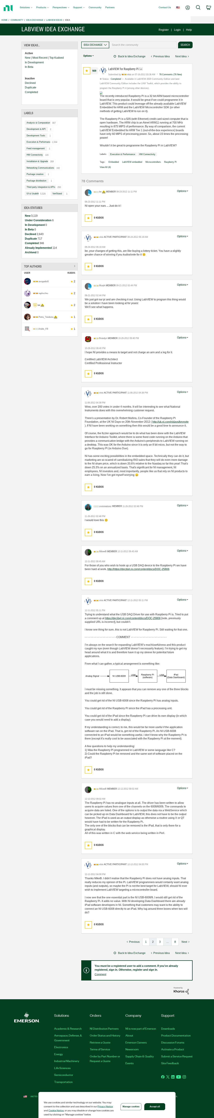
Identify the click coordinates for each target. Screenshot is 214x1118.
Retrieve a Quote (100, 1042)
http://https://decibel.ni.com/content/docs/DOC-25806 (138, 569)
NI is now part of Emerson (140, 1028)
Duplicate (30, 87)
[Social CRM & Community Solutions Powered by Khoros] (181, 990)
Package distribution (36, 180)
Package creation (35, 174)
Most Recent (39, 57)
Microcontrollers (153, 162)
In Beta (29, 66)
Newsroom (132, 1049)
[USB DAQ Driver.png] (135, 676)
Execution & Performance (39, 142)
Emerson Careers (136, 1042)
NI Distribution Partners (104, 1028)
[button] (86, 70)
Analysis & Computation (38, 122)
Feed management (36, 148)
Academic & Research (68, 1028)
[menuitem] (26, 8)
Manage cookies (131, 1106)
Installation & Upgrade (37, 161)
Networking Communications (40, 168)
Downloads (168, 1028)
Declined (30, 83)
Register (164, 29)
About (129, 1035)
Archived (31, 252)
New (27, 57)
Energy (58, 1054)
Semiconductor (63, 1075)
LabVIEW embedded (132, 162)
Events (129, 1063)
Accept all (155, 1106)
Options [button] (87, 55)
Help (189, 29)
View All (49, 266)
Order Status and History (105, 1035)
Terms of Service (100, 1049)
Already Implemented (38, 247)
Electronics (61, 1047)
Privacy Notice (105, 1106)
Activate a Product (172, 1049)
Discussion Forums (172, 1042)
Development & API (36, 129)
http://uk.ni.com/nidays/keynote (170, 421)
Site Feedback (170, 1063)
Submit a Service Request (177, 1056)
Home (4, 19)
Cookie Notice (56, 1110)
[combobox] (142, 45)
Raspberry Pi (170, 162)
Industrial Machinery (66, 1061)
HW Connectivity (35, 155)
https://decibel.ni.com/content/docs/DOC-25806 (133, 618)
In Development (34, 62)
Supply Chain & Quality (139, 1056)
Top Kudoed (56, 57)
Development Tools (36, 135)
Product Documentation (176, 1035)
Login (177, 29)
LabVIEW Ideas (54, 19)
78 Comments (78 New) (170, 74)
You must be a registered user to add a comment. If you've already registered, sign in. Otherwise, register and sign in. (136, 967)
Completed (31, 92)
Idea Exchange (34, 19)
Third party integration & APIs (41, 187)
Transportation (63, 1082)
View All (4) (105, 167)
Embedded (114, 162)
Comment (100, 974)
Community (17, 19)
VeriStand (57, 193)
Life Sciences (62, 1068)
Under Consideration (38, 220)
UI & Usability (33, 193)
